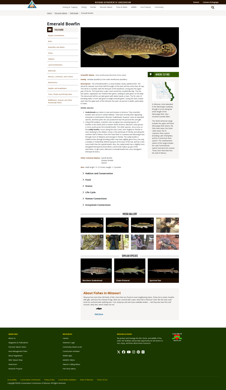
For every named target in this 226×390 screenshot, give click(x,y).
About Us (12, 338)
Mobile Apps (67, 356)
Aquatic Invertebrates (56, 35)
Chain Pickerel (123, 280)
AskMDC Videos (69, 360)
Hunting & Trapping (70, 7)
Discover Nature (106, 7)
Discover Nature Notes (17, 347)
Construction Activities (71, 351)
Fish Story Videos (69, 369)
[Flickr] (143, 352)
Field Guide (74, 13)
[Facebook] (123, 352)
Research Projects (15, 369)
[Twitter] (118, 352)
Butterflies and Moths (56, 47)
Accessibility (12, 380)
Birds (50, 41)
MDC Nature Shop (15, 360)
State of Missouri (86, 380)
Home (49, 13)
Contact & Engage (210, 2)
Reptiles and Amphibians (57, 88)
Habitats (51, 59)
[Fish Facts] (99, 309)
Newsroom (12, 364)
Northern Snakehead (92, 280)
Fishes (50, 53)
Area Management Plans (17, 351)
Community (159, 7)
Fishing (83, 7)
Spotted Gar (155, 280)
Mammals (52, 71)
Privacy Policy (49, 380)
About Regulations (15, 356)
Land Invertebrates (55, 65)
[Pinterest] (138, 352)
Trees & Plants (121, 7)
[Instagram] (133, 352)
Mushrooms (52, 82)
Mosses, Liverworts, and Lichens (60, 76)
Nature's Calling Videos (71, 364)
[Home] (32, 6)
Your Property (145, 7)
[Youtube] (129, 352)
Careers (66, 338)
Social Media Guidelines (67, 380)
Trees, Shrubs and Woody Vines (60, 94)
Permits (93, 7)
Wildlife (134, 7)
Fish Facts (99, 314)
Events (196, 2)
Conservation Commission (30, 380)
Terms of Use (102, 380)
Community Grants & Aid (72, 347)
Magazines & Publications (18, 342)
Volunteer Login (69, 342)
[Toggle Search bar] (212, 7)
